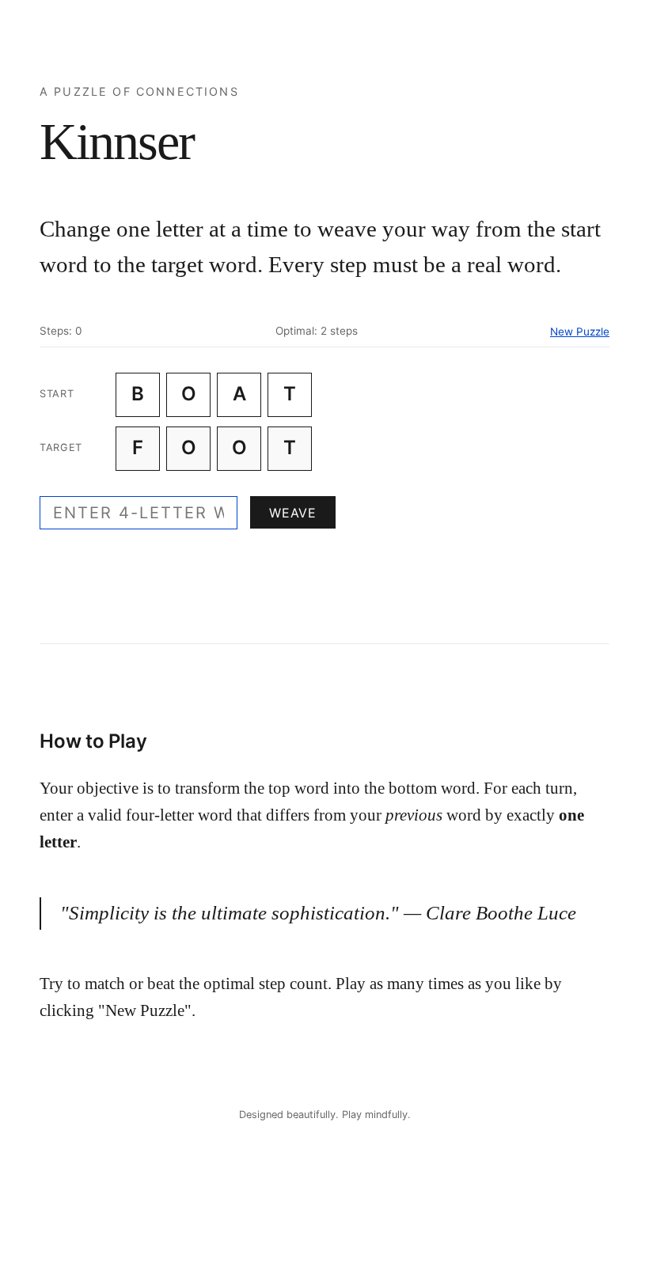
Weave (293, 513)
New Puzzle (579, 331)
